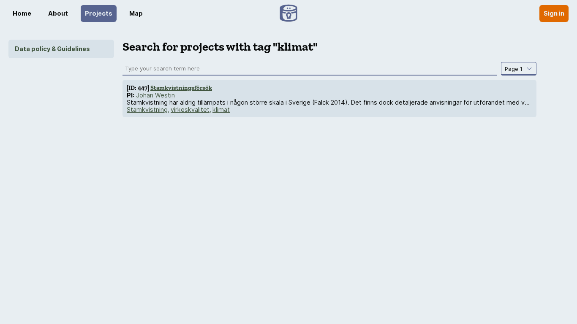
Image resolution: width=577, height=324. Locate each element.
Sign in (554, 13)
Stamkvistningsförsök (181, 88)
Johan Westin (155, 95)
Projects (98, 13)
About (58, 13)
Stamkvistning (147, 109)
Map (136, 13)
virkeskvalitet (190, 109)
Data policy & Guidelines (52, 48)
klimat (221, 109)
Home (22, 13)
